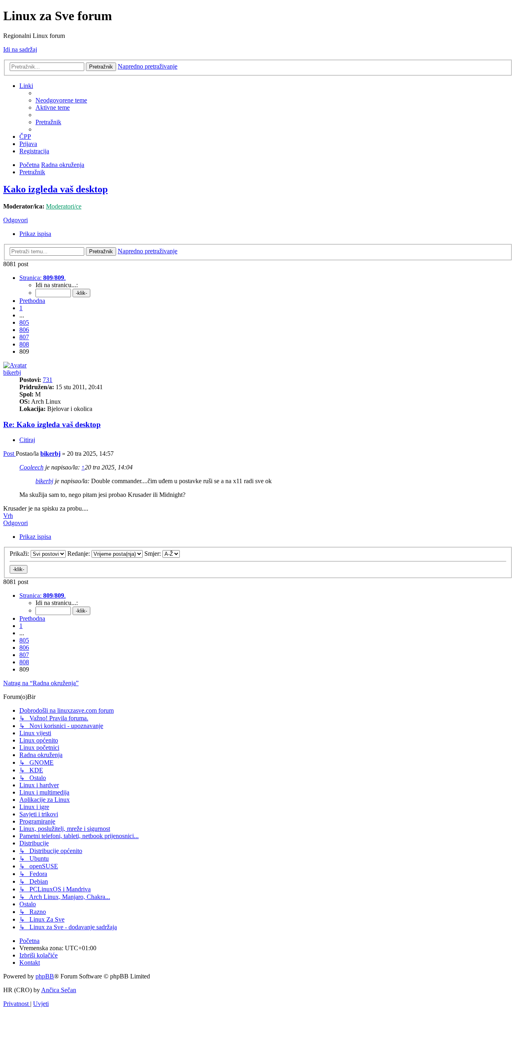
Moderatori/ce (63, 206)
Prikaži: (20, 553)
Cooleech (31, 467)
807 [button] (24, 337)
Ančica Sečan (58, 990)
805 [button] (24, 322)
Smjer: (153, 553)
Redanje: (79, 553)
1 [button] (21, 308)
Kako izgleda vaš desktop (55, 189)
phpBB (44, 976)
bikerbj (12, 372)
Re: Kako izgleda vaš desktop (52, 424)
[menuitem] (61, 100)
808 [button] (24, 344)
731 (47, 379)
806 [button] (24, 329)
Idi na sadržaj (20, 49)
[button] (42, 277)
